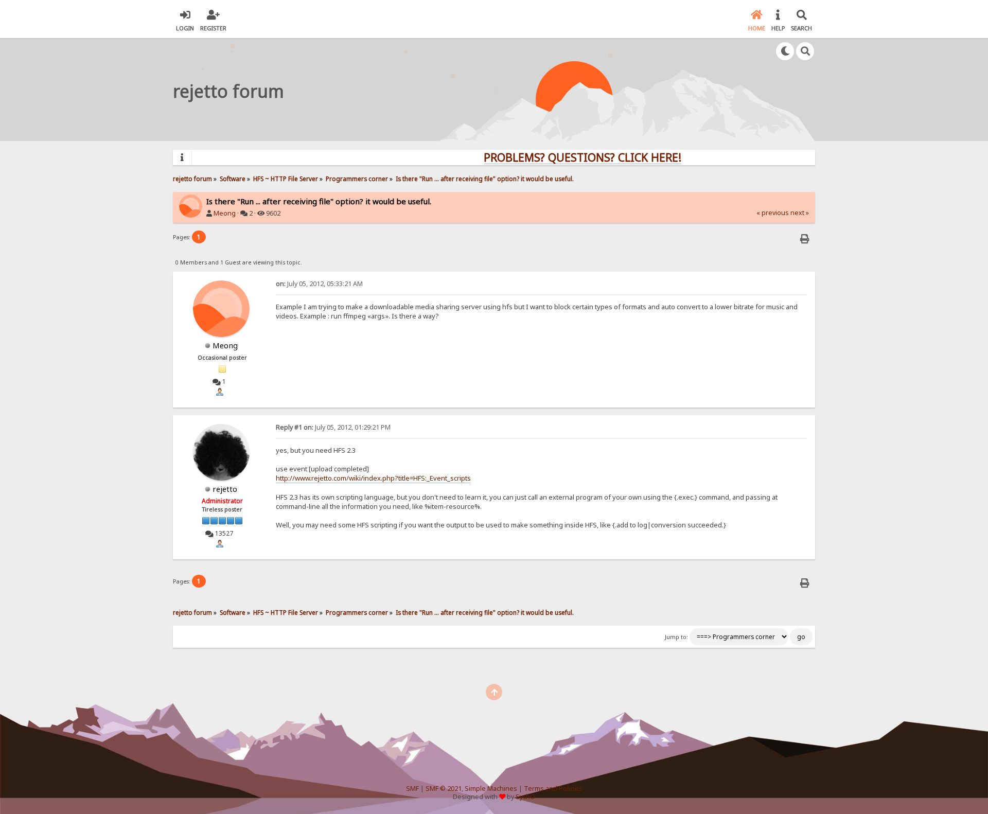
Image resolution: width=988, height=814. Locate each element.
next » (799, 212)
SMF (412, 788)
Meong (225, 213)
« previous (772, 212)
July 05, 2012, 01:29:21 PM (333, 427)
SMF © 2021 (444, 788)
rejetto (225, 489)
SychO (525, 796)
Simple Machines (491, 788)
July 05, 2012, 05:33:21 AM (319, 283)
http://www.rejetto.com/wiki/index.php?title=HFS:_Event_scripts (373, 478)
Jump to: (676, 637)
